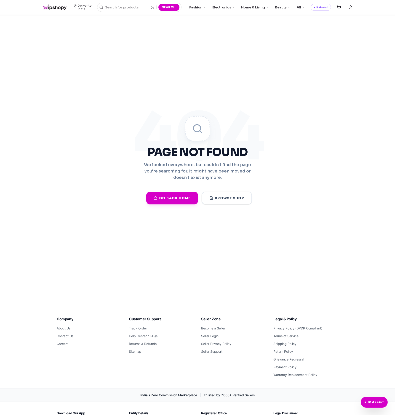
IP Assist (322, 7)
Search (169, 7)
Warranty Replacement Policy (295, 375)
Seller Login (210, 336)
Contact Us (65, 336)
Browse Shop (229, 198)
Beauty (281, 7)
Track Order (138, 328)
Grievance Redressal (288, 359)
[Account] (351, 7)
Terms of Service (286, 336)
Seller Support (211, 351)
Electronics (221, 7)
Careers (62, 344)
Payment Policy (284, 367)
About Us (63, 328)
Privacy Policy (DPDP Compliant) (297, 328)
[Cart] (339, 7)
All (299, 7)
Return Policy (283, 351)
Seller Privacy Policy (216, 344)
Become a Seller (213, 328)
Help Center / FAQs (143, 336)
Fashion (195, 7)
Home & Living (253, 7)
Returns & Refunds (143, 344)
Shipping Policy (284, 344)
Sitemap (135, 351)
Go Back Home (175, 198)
